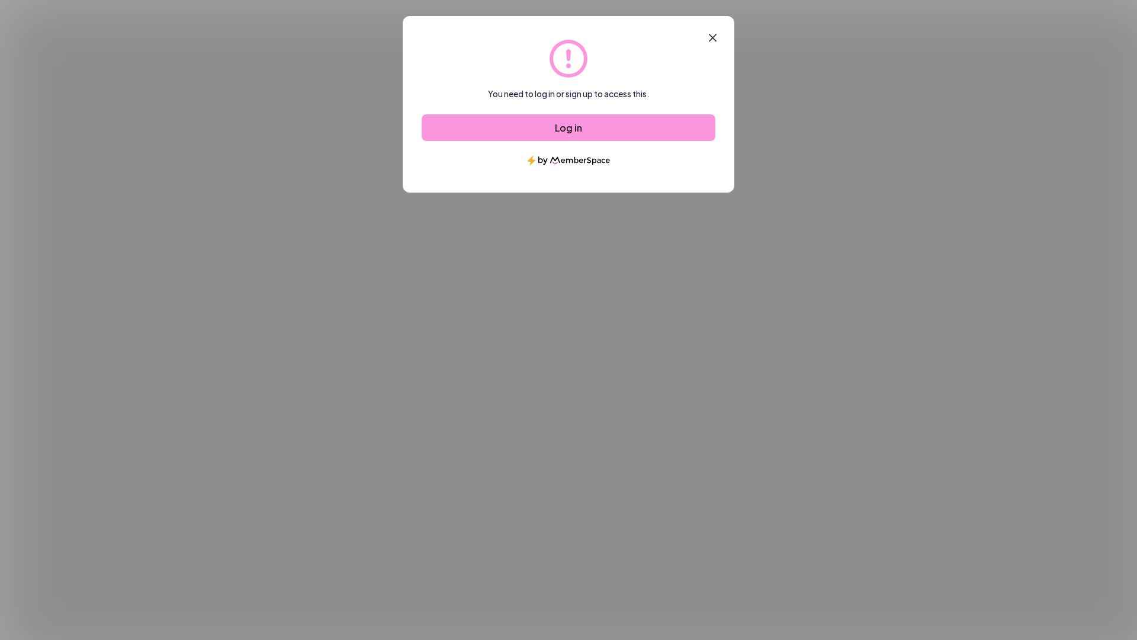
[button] (712, 38)
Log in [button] (568, 127)
